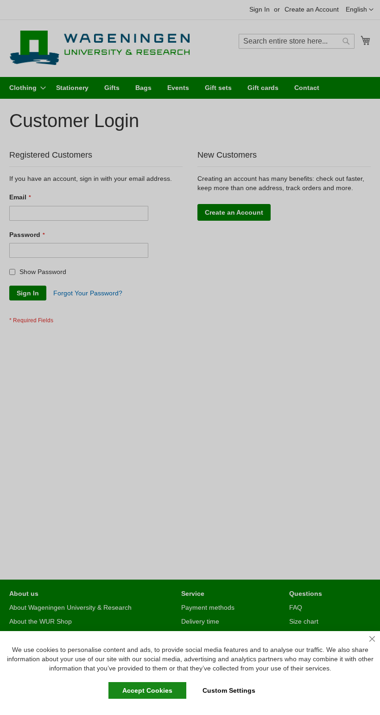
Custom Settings (229, 690)
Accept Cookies (147, 690)
